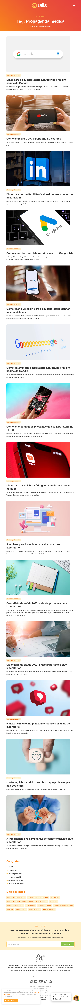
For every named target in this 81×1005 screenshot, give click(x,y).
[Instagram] (31, 981)
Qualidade (11, 867)
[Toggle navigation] (74, 5)
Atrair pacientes (55, 897)
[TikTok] (46, 981)
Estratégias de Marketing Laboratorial (38, 897)
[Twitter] (36, 981)
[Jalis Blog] (50, 981)
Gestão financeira (30, 905)
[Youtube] (40, 981)
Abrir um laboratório (34, 909)
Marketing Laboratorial (15, 874)
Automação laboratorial (15, 880)
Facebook (10, 909)
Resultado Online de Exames (15, 905)
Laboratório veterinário (13, 901)
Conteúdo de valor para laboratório (63, 905)
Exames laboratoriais (41, 901)
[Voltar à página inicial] (37, 5)
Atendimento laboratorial (16, 884)
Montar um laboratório (49, 909)
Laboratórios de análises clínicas (16, 897)
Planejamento (12, 870)
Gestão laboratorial (14, 877)
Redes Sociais (53, 901)
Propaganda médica (21, 909)
